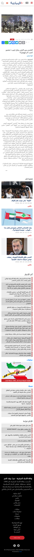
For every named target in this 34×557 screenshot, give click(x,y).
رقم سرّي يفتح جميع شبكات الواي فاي (20, 425)
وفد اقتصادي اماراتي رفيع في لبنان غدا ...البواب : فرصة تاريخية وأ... (18, 228)
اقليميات (17, 504)
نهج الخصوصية (17, 522)
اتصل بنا (17, 531)
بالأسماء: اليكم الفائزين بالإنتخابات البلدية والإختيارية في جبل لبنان (19, 461)
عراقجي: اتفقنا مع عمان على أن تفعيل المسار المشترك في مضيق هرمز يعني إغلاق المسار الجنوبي (18, 301)
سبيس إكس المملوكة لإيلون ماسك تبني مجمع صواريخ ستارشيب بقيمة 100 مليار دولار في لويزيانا (17, 320)
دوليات (30, 360)
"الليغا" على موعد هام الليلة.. (21, 200)
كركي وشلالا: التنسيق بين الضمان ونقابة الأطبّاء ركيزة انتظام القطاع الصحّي (17, 408)
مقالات (17, 518)
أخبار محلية (17, 493)
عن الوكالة (17, 527)
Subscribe (17, 537)
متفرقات (17, 516)
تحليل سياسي (17, 495)
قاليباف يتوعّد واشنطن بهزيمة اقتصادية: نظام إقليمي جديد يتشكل (18, 354)
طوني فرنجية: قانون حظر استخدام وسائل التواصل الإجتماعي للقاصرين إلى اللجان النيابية (18, 314)
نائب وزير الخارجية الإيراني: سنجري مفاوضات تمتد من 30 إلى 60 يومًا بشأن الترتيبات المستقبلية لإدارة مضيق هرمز (19, 294)
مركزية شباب (17, 511)
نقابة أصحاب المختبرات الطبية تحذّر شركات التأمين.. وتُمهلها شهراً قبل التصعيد (19, 414)
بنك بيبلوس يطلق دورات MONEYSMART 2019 (19, 430)
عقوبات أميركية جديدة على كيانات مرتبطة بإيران (18, 334)
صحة (31, 386)
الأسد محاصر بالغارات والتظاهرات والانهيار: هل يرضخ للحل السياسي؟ (18, 436)
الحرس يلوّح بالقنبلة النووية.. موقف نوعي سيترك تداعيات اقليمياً (19, 258)
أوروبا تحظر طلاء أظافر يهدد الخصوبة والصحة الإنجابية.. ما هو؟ (18, 403)
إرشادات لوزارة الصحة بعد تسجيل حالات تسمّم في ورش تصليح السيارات (18, 397)
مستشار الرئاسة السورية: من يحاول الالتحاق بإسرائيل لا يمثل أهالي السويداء (19, 308)
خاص (30, 206)
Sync (20, 551)
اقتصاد (17, 500)
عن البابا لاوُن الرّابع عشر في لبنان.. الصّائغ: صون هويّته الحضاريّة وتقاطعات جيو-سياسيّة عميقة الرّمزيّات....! (17, 446)
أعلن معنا (17, 529)
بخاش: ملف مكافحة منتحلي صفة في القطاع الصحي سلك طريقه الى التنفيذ (18, 391)
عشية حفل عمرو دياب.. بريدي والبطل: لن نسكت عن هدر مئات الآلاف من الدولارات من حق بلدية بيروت (18, 454)
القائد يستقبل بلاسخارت (24, 441)
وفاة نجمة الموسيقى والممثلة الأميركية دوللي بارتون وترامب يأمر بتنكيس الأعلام (18, 279)
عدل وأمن (17, 502)
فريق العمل (17, 525)
